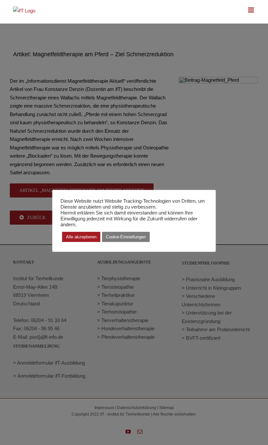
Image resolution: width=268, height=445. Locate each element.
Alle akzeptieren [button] (81, 236)
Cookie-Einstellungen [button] (126, 236)
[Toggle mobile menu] (251, 10)
